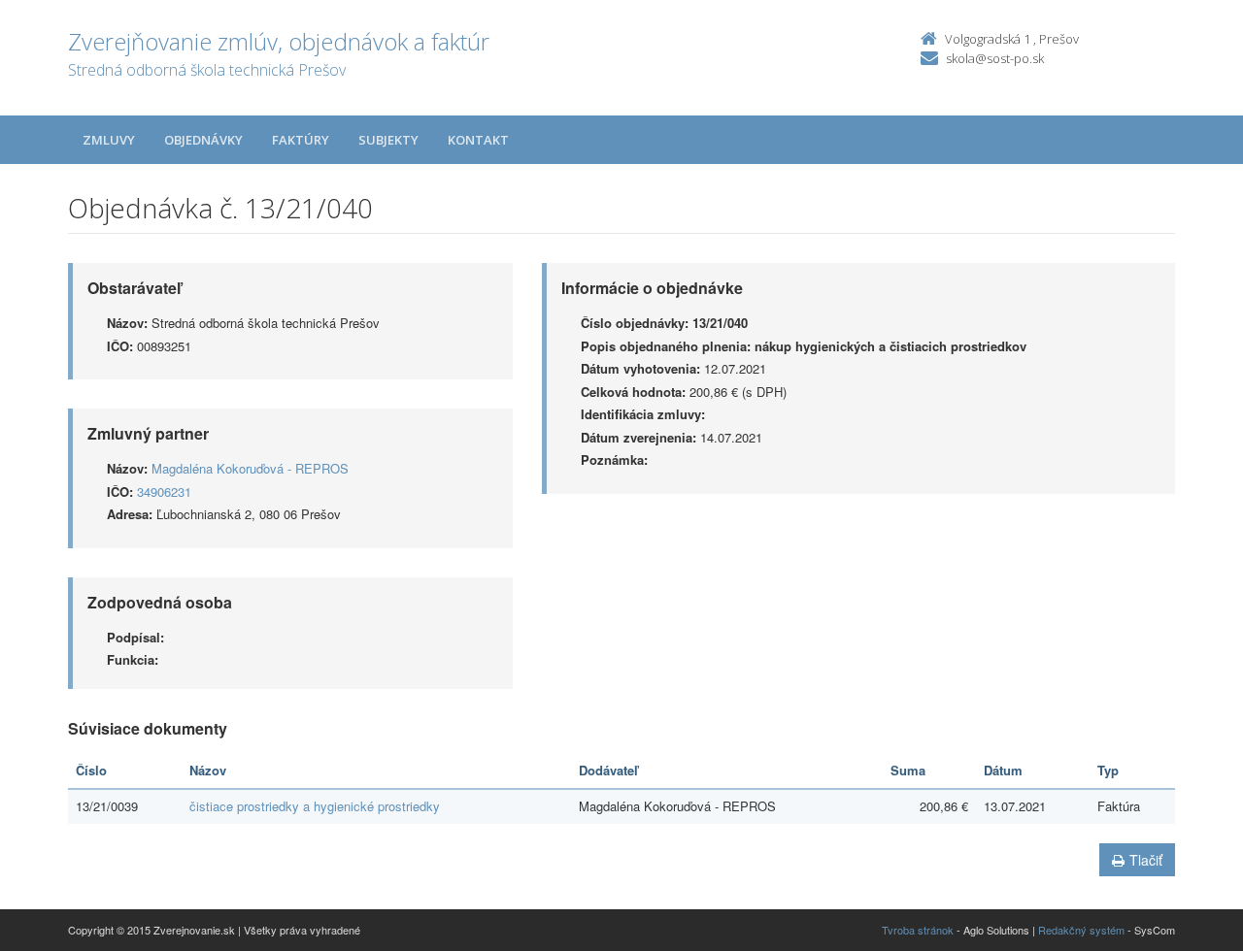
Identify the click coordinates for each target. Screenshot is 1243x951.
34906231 (164, 491)
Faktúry (300, 139)
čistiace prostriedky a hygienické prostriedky (314, 806)
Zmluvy (109, 139)
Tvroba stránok (918, 929)
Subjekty (388, 139)
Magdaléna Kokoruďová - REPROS (250, 468)
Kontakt (478, 139)
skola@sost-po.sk (995, 58)
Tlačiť (1145, 859)
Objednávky (203, 139)
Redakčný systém (1081, 929)
